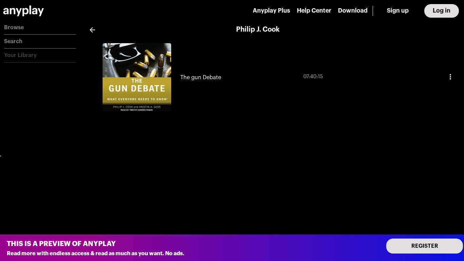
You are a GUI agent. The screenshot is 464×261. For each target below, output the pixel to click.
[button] (40, 28)
